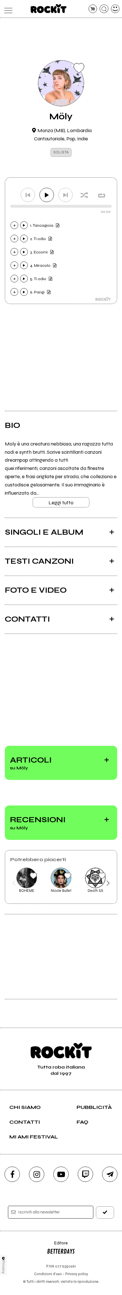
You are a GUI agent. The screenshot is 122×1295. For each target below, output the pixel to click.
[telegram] (109, 1174)
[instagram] (36, 1174)
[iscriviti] (105, 1212)
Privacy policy (76, 1274)
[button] (14, 883)
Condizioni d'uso (48, 1274)
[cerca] (104, 9)
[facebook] (12, 1174)
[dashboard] (115, 9)
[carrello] (93, 9)
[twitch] (85, 1174)
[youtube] (61, 1174)
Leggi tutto (61, 502)
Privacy (3, 1267)
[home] (49, 8)
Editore (57, 1246)
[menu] (7, 9)
